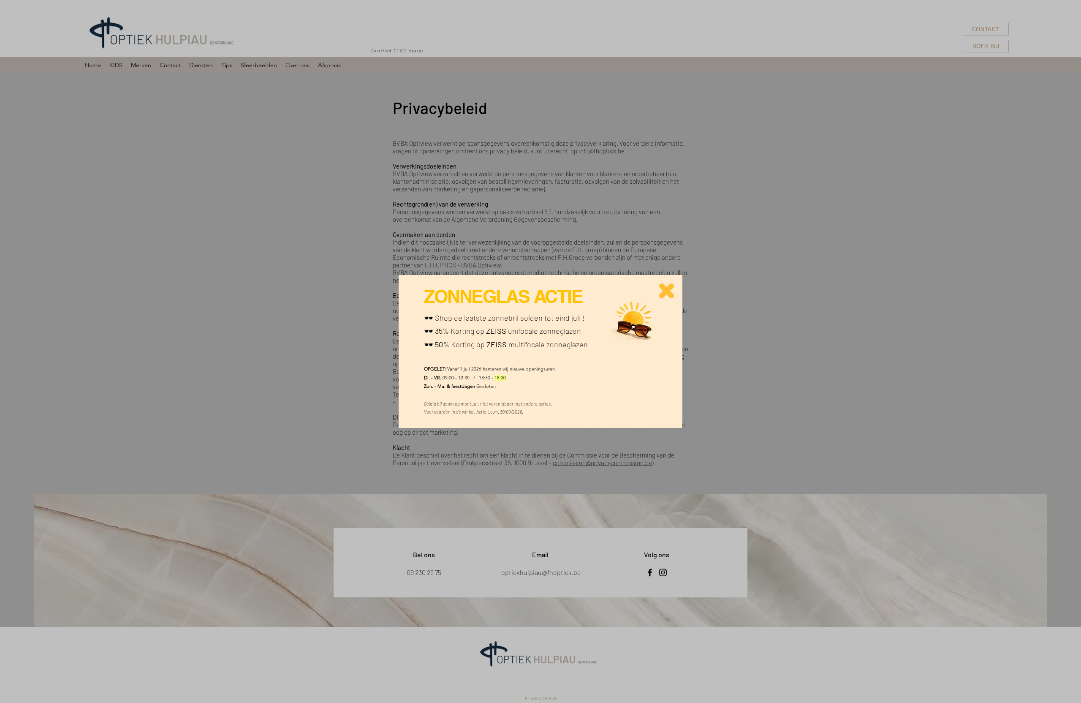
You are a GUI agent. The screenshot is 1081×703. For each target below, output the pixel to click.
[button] (666, 290)
